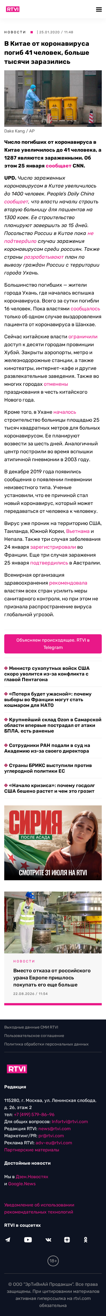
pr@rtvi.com (51, 1135)
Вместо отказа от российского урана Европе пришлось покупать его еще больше (52, 978)
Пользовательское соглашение (34, 1035)
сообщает (59, 166)
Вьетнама (78, 531)
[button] (99, 9)
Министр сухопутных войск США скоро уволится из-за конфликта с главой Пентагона (47, 673)
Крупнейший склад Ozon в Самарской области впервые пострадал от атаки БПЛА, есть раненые (52, 725)
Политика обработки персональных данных (46, 1044)
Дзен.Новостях (32, 1176)
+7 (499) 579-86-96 (34, 1114)
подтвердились (49, 563)
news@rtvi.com (54, 1128)
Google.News (22, 1183)
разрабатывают (44, 257)
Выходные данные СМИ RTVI (31, 1027)
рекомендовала (68, 583)
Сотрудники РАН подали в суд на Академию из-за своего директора (47, 748)
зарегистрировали (53, 547)
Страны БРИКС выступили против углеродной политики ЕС (48, 768)
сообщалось (85, 309)
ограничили (83, 337)
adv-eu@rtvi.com (54, 1142)
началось (64, 412)
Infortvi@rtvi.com (70, 1121)
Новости (15, 32)
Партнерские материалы (31, 1149)
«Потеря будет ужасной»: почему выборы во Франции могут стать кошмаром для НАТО (48, 699)
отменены (56, 384)
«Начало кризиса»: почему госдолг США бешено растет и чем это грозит (49, 788)
